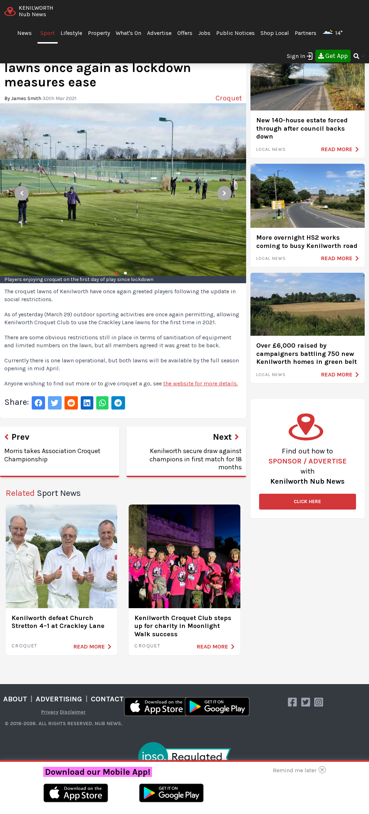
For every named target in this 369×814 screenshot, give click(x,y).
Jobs (204, 33)
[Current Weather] (345, 33)
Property (99, 33)
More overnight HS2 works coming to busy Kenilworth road (306, 242)
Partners (305, 33)
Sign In (296, 56)
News (24, 33)
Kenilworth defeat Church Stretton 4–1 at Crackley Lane (58, 622)
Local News (271, 149)
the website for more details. (200, 383)
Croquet (24, 646)
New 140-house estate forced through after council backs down (302, 128)
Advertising (59, 699)
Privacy (49, 712)
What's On (128, 33)
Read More (89, 646)
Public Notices (235, 33)
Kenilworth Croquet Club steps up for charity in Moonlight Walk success (182, 626)
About (15, 699)
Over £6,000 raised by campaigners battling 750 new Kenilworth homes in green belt (306, 354)
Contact (107, 699)
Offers (184, 33)
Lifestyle (71, 33)
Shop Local (275, 33)
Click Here (307, 501)
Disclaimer (73, 712)
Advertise (159, 33)
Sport (47, 33)
